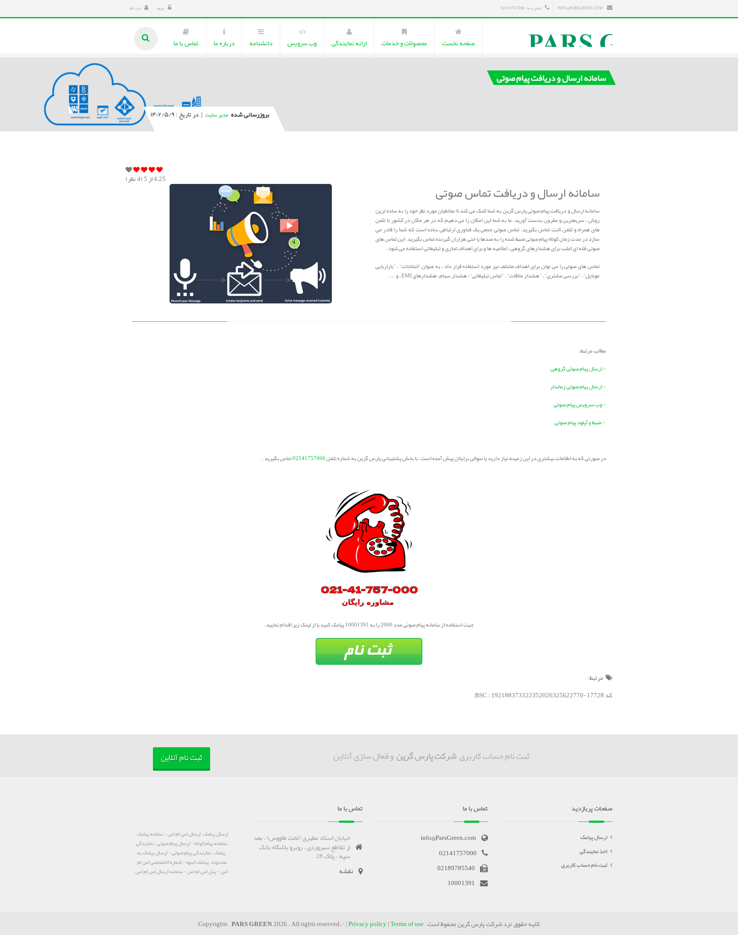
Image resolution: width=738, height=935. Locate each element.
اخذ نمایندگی (593, 851)
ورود (160, 8)
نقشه (346, 871)
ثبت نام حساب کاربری (584, 865)
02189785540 (456, 868)
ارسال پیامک (593, 837)
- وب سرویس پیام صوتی (580, 404)
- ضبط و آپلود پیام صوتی (580, 422)
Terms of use (407, 924)
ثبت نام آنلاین (181, 757)
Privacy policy (367, 924)
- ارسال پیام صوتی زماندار (578, 386)
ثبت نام (135, 8)
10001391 (461, 883)
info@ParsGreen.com (580, 8)
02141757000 (308, 458)
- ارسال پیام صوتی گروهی (578, 368)
